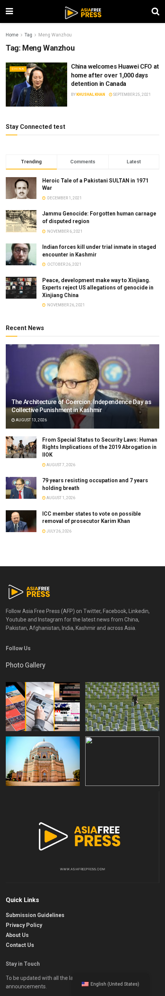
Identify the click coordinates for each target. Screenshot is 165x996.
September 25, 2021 (131, 94)
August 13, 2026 (31, 420)
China (18, 69)
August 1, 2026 (60, 498)
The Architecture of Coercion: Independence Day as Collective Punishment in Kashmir (81, 406)
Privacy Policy (24, 925)
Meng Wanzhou (55, 35)
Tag (28, 35)
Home (12, 35)
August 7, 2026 (60, 465)
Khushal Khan (90, 94)
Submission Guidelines (35, 915)
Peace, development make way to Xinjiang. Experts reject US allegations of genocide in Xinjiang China (97, 287)
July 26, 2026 (58, 531)
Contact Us (20, 945)
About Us (17, 935)
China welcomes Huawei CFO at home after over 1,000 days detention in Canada (115, 75)
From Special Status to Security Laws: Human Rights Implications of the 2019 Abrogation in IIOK (99, 447)
